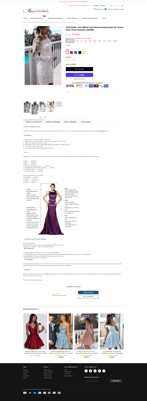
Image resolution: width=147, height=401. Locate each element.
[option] (42, 55)
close (123, 1)
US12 (99, 41)
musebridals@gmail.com (102, 131)
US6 (86, 41)
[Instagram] (95, 370)
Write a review (88, 292)
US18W (68, 45)
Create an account (119, 9)
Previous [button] (40, 117)
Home (24, 22)
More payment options (79, 79)
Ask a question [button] (88, 296)
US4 (81, 41)
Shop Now (84, 1)
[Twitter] (90, 370)
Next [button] (44, 117)
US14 (104, 41)
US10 (94, 41)
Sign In (110, 9)
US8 (90, 41)
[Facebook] (86, 370)
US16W (115, 41)
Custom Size (70, 41)
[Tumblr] (103, 370)
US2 (77, 41)
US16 (109, 41)
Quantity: (68, 57)
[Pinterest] (99, 370)
